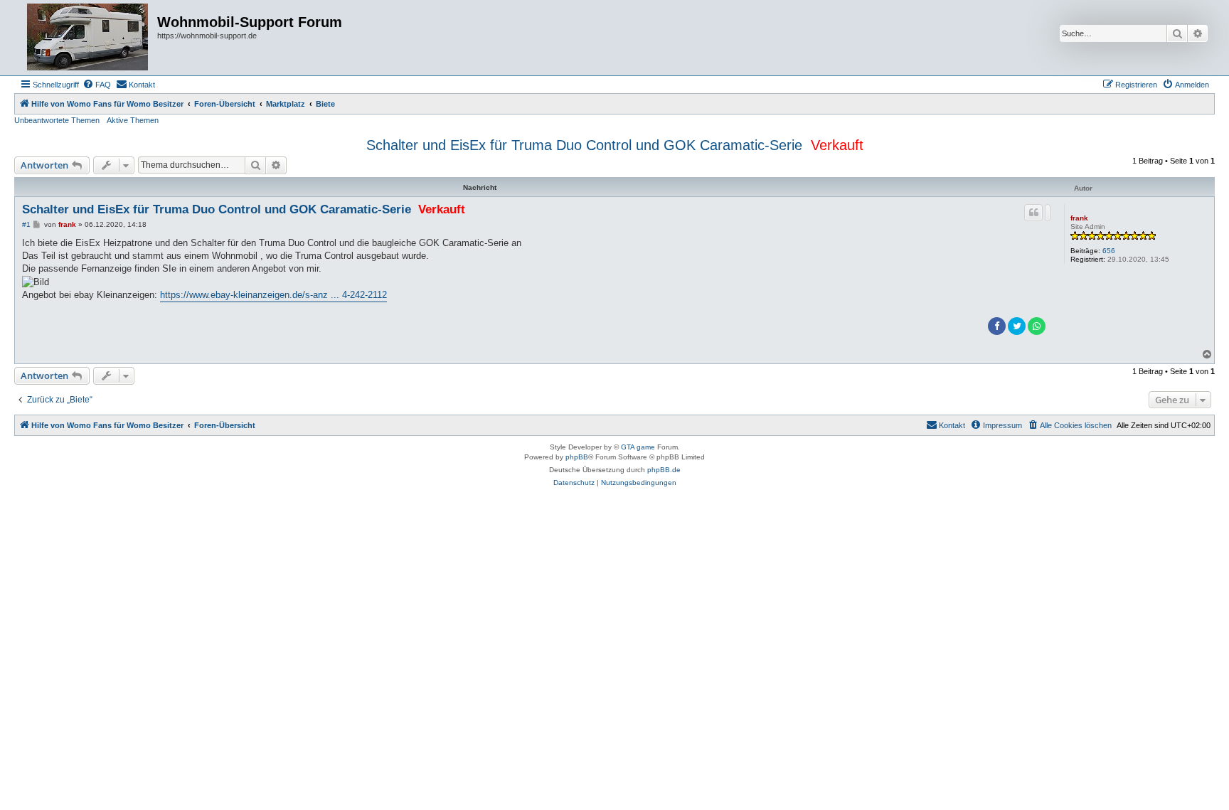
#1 (26, 224)
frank (1079, 218)
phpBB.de (664, 470)
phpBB (576, 457)
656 (1108, 251)
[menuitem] (97, 84)
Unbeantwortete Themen (57, 120)
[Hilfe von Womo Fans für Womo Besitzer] (87, 38)
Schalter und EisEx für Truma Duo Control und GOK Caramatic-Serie (584, 145)
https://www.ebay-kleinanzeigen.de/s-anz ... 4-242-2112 (273, 294)
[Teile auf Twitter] (1017, 326)
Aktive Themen (133, 120)
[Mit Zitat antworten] (1033, 212)
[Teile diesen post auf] (1047, 212)
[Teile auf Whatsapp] (1037, 326)
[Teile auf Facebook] (997, 326)
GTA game (638, 447)
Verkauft (837, 145)
